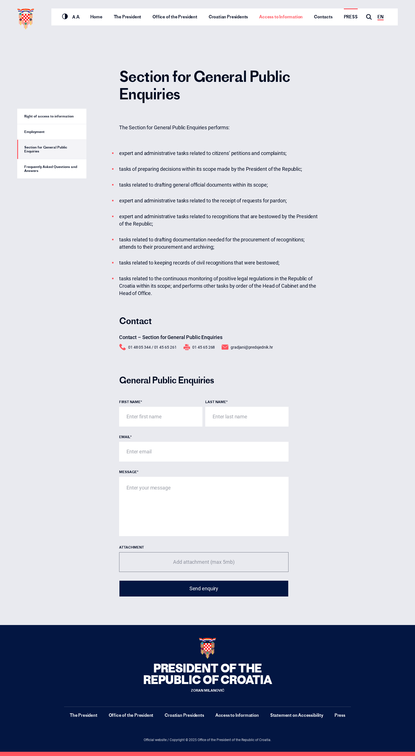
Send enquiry (204, 588)
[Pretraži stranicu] (369, 17)
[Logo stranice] (25, 19)
